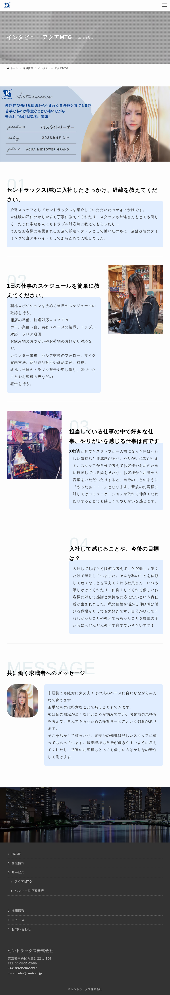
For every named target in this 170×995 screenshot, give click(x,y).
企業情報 (18, 863)
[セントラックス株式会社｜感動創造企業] (7, 5)
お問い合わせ (21, 929)
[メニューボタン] (164, 5)
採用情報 (18, 910)
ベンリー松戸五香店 (29, 891)
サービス (18, 872)
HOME (16, 854)
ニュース (18, 920)
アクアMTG (23, 881)
